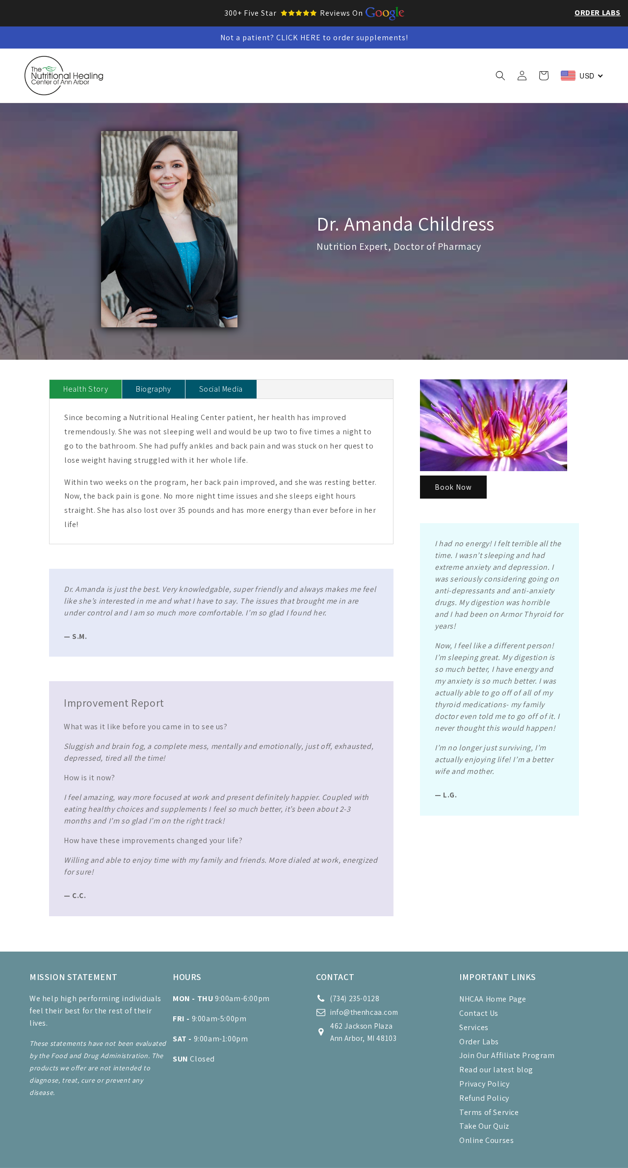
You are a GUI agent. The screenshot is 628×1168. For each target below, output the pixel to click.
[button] (187, 65)
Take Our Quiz (484, 1126)
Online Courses (486, 1140)
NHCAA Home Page (492, 999)
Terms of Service (489, 1112)
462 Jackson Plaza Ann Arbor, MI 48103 (363, 1032)
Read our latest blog (496, 1069)
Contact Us (478, 1013)
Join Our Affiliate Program (507, 1055)
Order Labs (598, 12)
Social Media (221, 389)
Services (474, 1027)
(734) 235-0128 (354, 998)
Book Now (453, 487)
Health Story (85, 389)
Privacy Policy (484, 1084)
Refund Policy (484, 1098)
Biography (153, 389)
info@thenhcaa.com (364, 1012)
